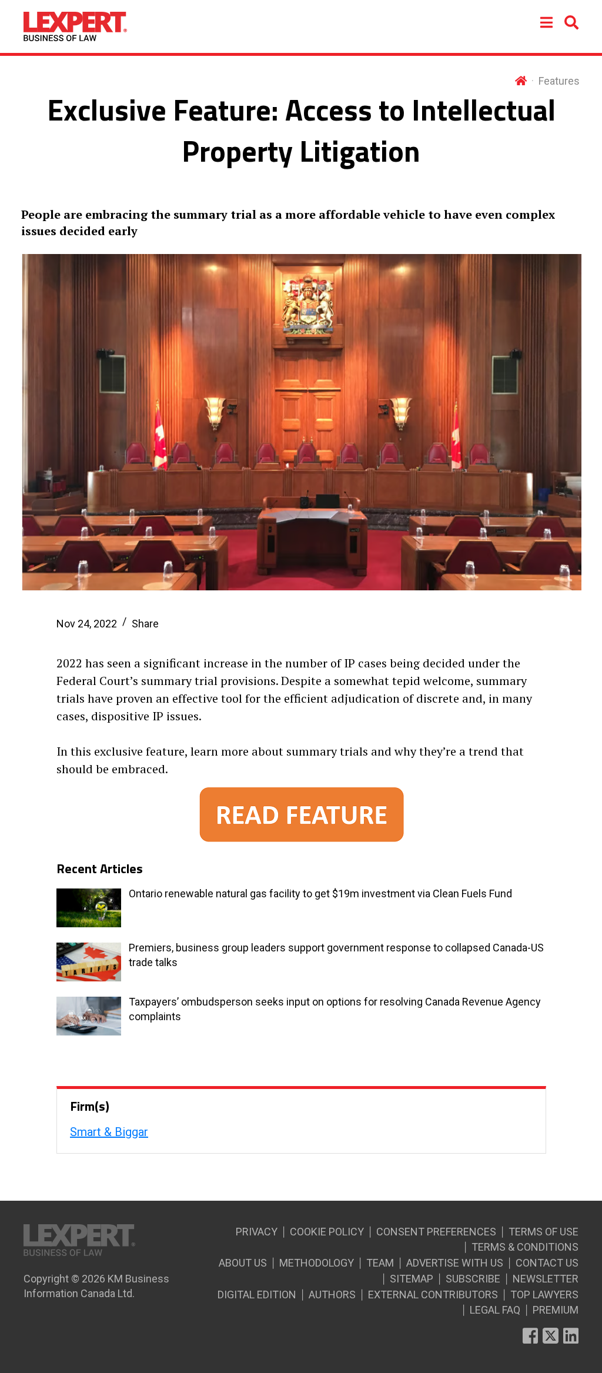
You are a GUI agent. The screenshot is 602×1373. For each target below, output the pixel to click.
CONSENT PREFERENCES (436, 1231)
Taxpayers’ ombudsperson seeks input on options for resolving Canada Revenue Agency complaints (335, 1009)
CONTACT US (547, 1263)
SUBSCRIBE (473, 1278)
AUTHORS (332, 1294)
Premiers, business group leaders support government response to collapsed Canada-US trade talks (336, 954)
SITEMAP (411, 1278)
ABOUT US (243, 1263)
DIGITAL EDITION (257, 1294)
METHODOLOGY (316, 1263)
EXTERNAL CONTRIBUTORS (433, 1294)
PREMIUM (555, 1310)
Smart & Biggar (109, 1132)
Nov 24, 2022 (86, 623)
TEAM (380, 1263)
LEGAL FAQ (495, 1310)
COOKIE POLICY (327, 1231)
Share (145, 623)
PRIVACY (256, 1231)
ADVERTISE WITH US (454, 1263)
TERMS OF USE (543, 1231)
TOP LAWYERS (544, 1294)
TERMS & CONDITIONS (524, 1247)
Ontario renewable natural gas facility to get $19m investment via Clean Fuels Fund (320, 893)
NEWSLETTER (545, 1278)
